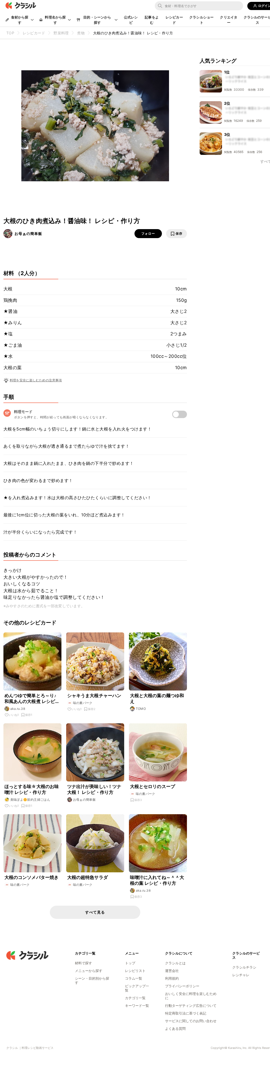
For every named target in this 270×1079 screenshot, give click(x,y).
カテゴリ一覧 (135, 998)
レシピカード (174, 20)
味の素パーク (83, 703)
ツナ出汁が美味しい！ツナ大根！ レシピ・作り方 (94, 789)
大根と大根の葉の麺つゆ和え (157, 698)
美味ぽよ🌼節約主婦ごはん (30, 800)
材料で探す (83, 963)
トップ (130, 963)
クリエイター (228, 20)
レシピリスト (135, 971)
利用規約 (172, 978)
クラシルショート (201, 20)
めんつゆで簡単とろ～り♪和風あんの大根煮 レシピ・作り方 (32, 698)
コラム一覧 (133, 978)
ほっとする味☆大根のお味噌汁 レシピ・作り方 (31, 789)
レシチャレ (240, 975)
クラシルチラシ (244, 967)
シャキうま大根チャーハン (94, 695)
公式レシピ (131, 20)
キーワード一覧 (137, 1005)
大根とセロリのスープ (152, 786)
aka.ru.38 (17, 709)
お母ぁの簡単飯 (28, 233)
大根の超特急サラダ (87, 877)
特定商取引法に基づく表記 (185, 1013)
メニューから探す (88, 971)
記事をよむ (152, 20)
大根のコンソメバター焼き (31, 877)
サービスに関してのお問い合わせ (190, 1021)
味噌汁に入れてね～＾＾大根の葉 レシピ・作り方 (157, 880)
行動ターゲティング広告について (190, 1005)
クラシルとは (175, 963)
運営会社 (172, 971)
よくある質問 (175, 1028)
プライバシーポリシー (182, 986)
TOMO (141, 709)
